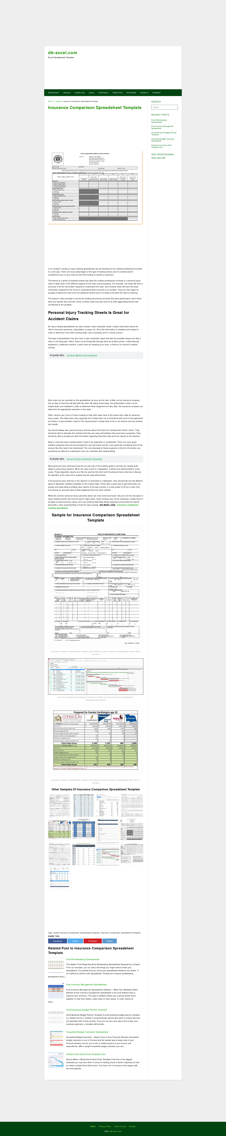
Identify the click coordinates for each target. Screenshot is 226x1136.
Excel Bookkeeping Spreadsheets (82, 959)
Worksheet (53, 92)
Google (67, 92)
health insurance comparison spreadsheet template (77, 932)
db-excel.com (62, 52)
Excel (92, 92)
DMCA (93, 1126)
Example (144, 92)
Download (80, 92)
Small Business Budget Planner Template (86, 1009)
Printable (103, 92)
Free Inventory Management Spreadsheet (86, 984)
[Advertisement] (113, 24)
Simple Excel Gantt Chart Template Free (85, 1054)
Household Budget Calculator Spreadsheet (87, 1031)
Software (131, 92)
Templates (117, 92)
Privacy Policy (105, 1126)
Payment (156, 92)
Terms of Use (120, 1126)
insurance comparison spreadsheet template (121, 932)
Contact (132, 1126)
